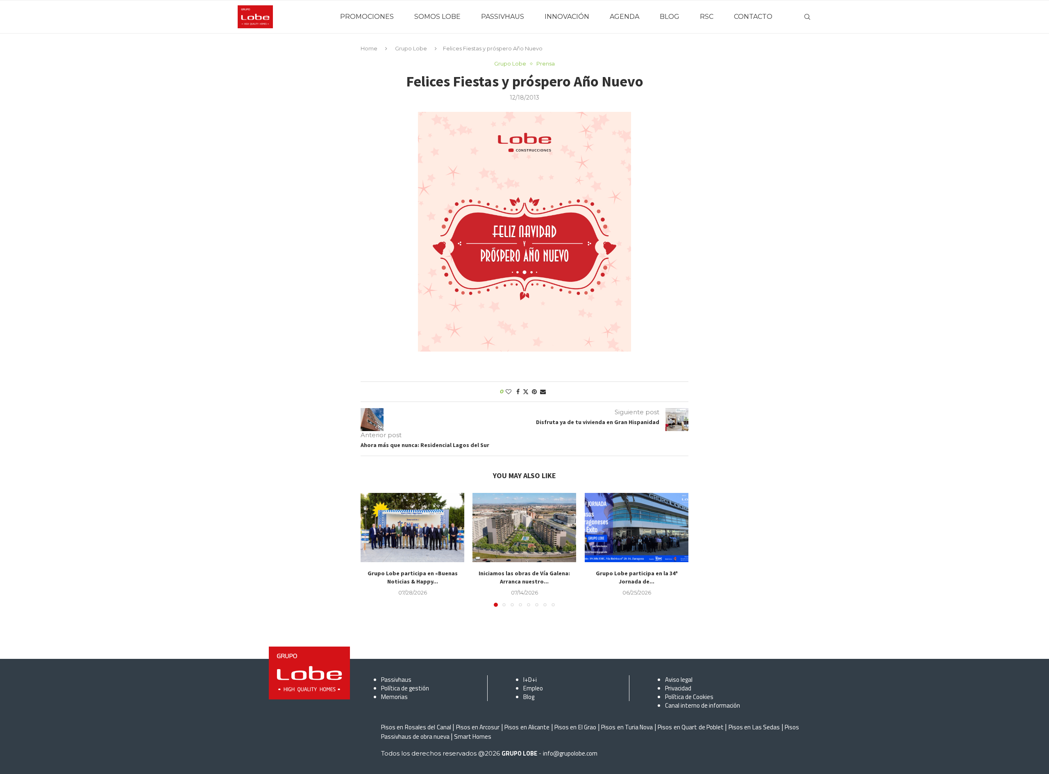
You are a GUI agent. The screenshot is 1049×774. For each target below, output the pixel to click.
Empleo (533, 688)
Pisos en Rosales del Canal (416, 727)
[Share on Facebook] (518, 391)
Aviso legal (679, 679)
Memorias (394, 696)
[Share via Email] (543, 391)
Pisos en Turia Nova (627, 727)
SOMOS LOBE (437, 16)
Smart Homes (472, 736)
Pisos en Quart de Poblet (691, 727)
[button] (372, 549)
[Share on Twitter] (526, 391)
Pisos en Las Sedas (754, 727)
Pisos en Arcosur (478, 727)
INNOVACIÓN (567, 16)
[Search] (807, 16)
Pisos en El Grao (575, 727)
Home (369, 48)
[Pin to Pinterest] (534, 391)
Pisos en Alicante (526, 727)
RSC (706, 16)
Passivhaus (396, 679)
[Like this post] (508, 391)
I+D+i (530, 679)
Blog (528, 696)
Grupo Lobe (411, 48)
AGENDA (624, 16)
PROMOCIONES (367, 16)
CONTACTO (753, 16)
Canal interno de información (702, 705)
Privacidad (678, 688)
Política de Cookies (689, 696)
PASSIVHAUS (502, 16)
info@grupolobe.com (570, 753)
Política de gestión (405, 688)
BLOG (669, 16)
